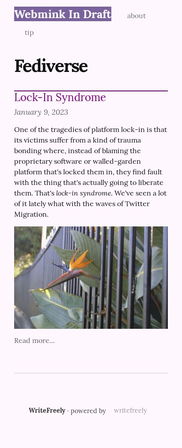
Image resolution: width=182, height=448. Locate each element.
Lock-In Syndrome (60, 97)
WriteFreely (47, 410)
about (136, 15)
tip (29, 32)
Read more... (34, 340)
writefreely (130, 410)
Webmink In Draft (62, 14)
